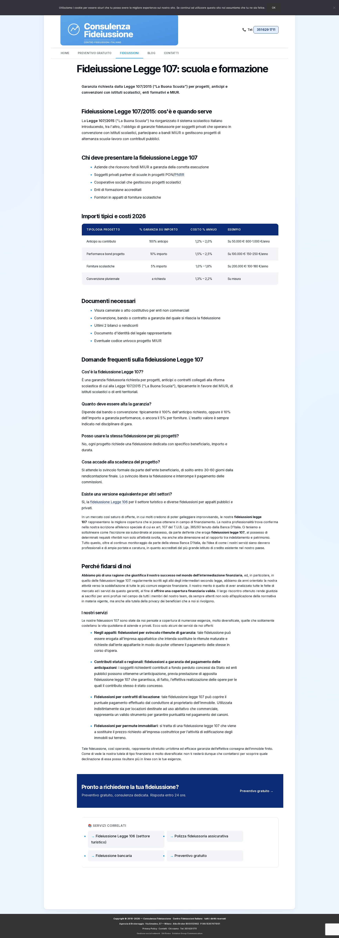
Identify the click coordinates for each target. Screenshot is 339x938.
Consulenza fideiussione (119, 29)
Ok (273, 7)
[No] (334, 8)
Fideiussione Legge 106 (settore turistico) (120, 839)
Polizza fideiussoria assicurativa (201, 836)
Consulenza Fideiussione (157, 918)
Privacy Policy (149, 928)
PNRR (179, 175)
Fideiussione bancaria (114, 856)
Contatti (163, 928)
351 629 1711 (266, 30)
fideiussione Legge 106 (109, 502)
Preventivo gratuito (191, 856)
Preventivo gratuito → (256, 791)
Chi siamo (173, 928)
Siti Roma (166, 933)
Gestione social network (148, 933)
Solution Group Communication (187, 933)
